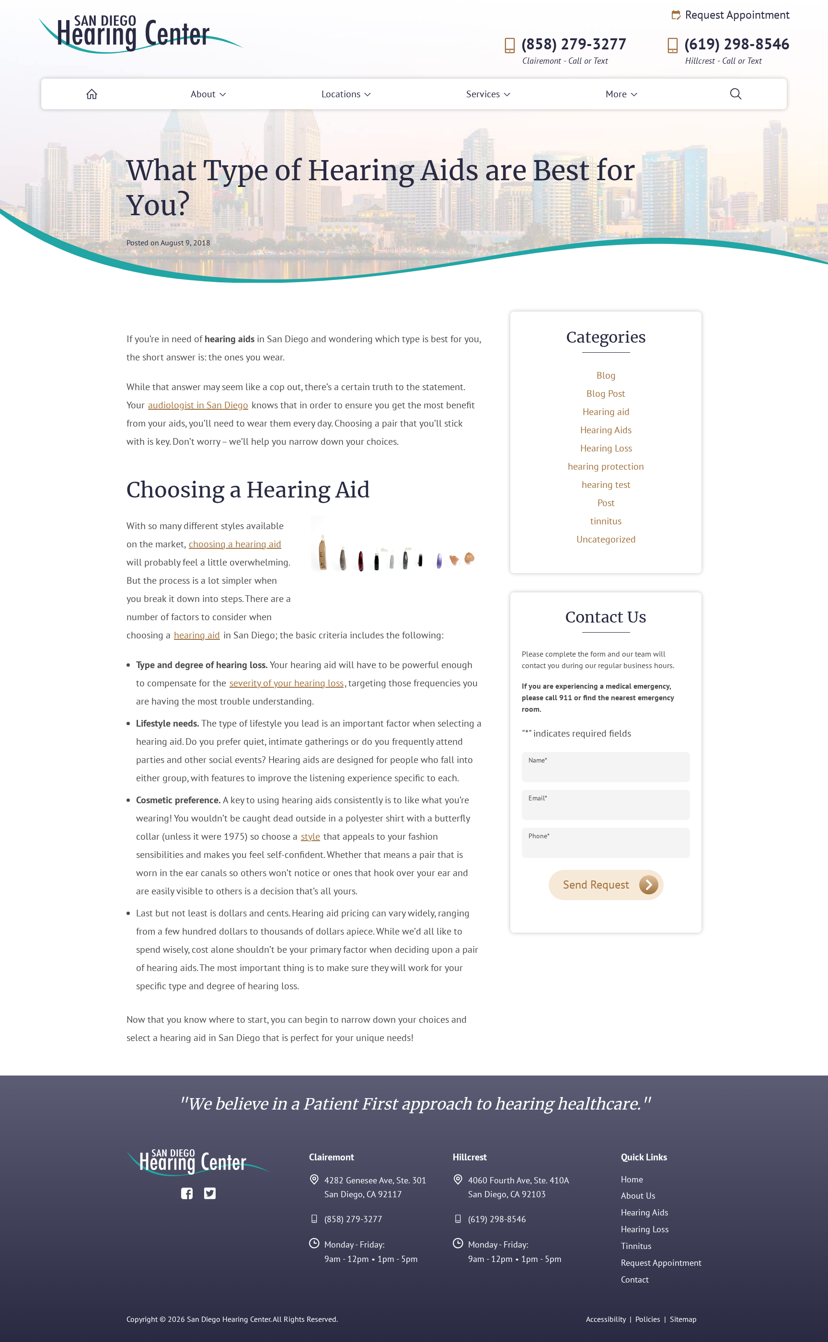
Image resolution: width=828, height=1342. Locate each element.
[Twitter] (210, 1192)
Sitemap (683, 1319)
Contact (635, 1279)
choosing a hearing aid (235, 544)
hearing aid (197, 635)
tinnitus (605, 521)
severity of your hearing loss (287, 683)
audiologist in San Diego (198, 405)
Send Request (596, 884)
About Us (638, 1195)
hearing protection (606, 466)
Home (632, 1179)
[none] (208, 94)
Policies (647, 1319)
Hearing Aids (606, 430)
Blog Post (605, 393)
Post (606, 503)
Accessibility (606, 1319)
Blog (606, 375)
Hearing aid (606, 411)
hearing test (606, 484)
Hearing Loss (606, 448)
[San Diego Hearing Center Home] (141, 34)
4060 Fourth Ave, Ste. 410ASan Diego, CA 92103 (518, 1187)
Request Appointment (736, 14)
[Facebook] (187, 1192)
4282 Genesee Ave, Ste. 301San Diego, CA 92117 (375, 1187)
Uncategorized (606, 539)
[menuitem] (92, 94)
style (310, 836)
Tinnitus (636, 1245)
